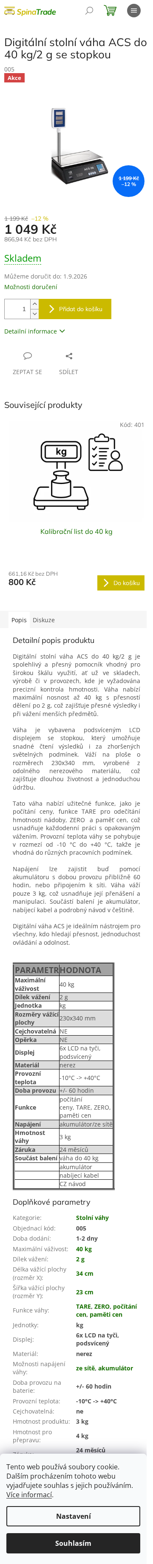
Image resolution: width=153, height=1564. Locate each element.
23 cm (85, 1292)
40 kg (84, 1249)
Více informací (29, 1494)
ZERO (102, 1306)
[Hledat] (89, 10)
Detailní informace (30, 331)
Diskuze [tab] (44, 620)
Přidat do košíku (80, 309)
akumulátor (115, 1368)
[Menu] (133, 10)
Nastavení (73, 1516)
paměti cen (106, 1314)
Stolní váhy (92, 1218)
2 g (80, 1259)
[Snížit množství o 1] (34, 314)
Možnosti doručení (30, 287)
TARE (83, 1306)
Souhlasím (73, 1543)
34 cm (85, 1273)
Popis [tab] (19, 620)
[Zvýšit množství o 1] (34, 304)
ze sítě (85, 1368)
